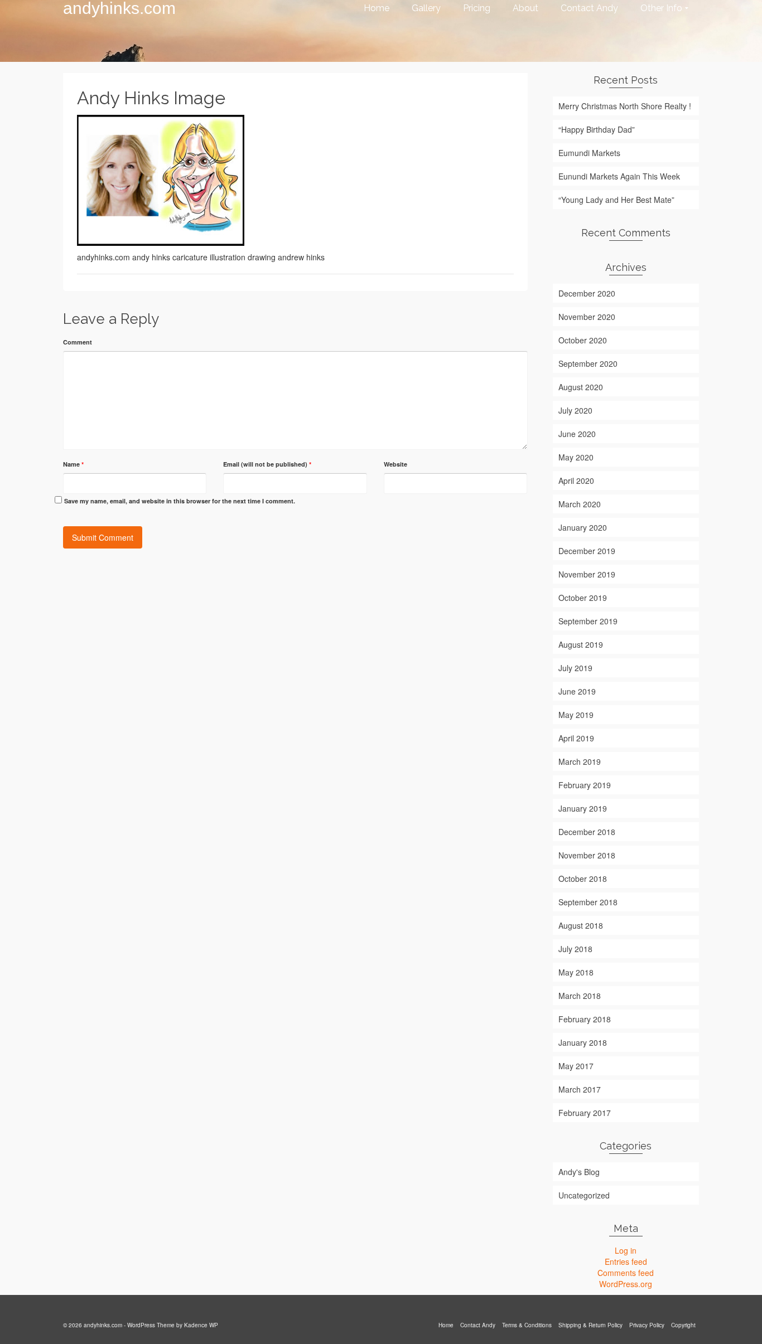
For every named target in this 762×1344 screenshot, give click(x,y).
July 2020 (575, 410)
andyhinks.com (119, 8)
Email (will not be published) (267, 464)
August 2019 (580, 644)
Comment (77, 342)
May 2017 (576, 1065)
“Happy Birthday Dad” (596, 129)
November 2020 (586, 316)
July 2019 (575, 667)
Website (395, 464)
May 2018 (576, 972)
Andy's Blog (579, 1171)
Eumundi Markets (589, 152)
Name (73, 464)
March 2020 (579, 504)
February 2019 (584, 784)
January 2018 (582, 1042)
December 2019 (586, 550)
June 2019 (577, 691)
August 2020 (580, 386)
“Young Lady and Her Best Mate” (616, 199)
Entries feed (626, 1261)
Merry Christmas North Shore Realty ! (624, 105)
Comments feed (625, 1272)
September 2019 (588, 621)
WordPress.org (625, 1283)
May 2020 (576, 457)
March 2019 (579, 761)
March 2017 (579, 1089)
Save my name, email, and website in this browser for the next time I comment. (179, 501)
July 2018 (575, 948)
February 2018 (584, 1019)
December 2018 (586, 831)
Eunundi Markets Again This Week (619, 176)
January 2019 (582, 808)
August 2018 (580, 925)
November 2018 (586, 855)
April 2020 (576, 480)
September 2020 (588, 363)
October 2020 (582, 340)
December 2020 (586, 293)
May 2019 (576, 714)
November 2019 (586, 574)
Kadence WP (201, 1325)
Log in (625, 1250)
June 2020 (577, 433)
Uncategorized (584, 1195)
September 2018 (588, 902)
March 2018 (579, 995)
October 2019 (582, 597)
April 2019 (576, 738)
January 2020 (582, 527)
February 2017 (584, 1112)
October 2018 (582, 878)
